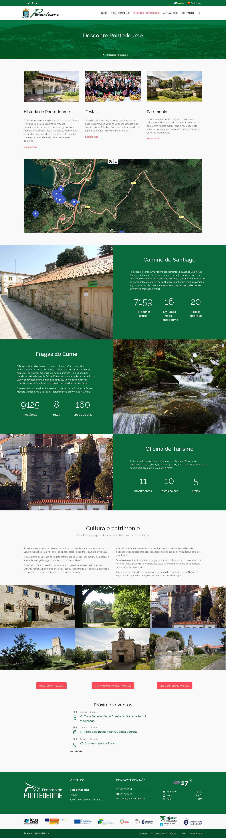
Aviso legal (142, 833)
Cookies (183, 833)
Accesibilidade (196, 833)
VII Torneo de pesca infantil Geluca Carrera (108, 731)
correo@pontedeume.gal (132, 798)
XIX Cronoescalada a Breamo (99, 743)
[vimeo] (29, 3)
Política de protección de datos (163, 833)
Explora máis (30, 147)
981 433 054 (126, 789)
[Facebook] (25, 3)
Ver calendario (77, 751)
